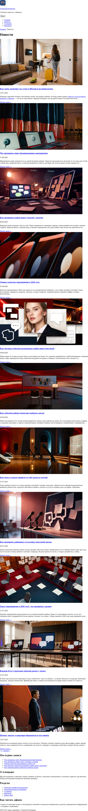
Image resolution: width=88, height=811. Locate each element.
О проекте (8, 24)
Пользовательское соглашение (15, 789)
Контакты (7, 26)
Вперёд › (7, 751)
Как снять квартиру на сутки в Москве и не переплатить (26, 89)
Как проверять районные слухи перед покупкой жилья (26, 542)
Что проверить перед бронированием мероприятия (24, 153)
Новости (7, 22)
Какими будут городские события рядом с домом (23, 671)
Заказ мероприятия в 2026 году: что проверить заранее (26, 606)
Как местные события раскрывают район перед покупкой (27, 348)
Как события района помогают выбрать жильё (22, 413)
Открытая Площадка (7, 9)
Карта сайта (8, 795)
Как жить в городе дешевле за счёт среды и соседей (23, 477)
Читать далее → (6, 102)
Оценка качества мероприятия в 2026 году (20, 282)
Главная (7, 20)
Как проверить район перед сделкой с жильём (21, 218)
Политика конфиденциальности (16, 787)
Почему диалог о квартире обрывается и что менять (24, 735)
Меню (3, 16)
